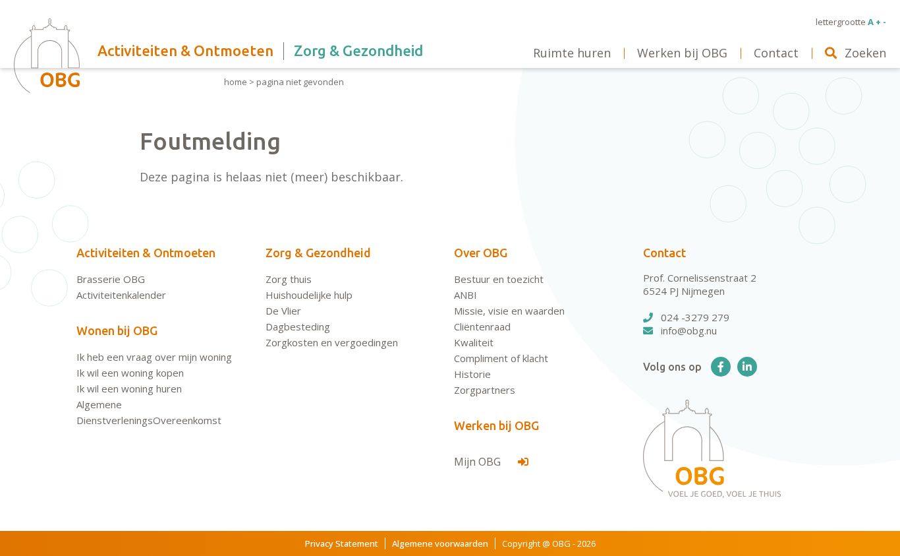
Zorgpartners (484, 389)
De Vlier (283, 310)
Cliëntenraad (482, 326)
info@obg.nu (689, 330)
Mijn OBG (478, 461)
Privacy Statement (341, 543)
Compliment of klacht (501, 358)
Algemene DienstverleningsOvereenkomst (148, 412)
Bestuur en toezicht (499, 279)
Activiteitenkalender (121, 294)
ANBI (465, 294)
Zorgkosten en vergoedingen (332, 342)
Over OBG (480, 252)
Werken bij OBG (496, 425)
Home (235, 82)
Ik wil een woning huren (129, 388)
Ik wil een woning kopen (130, 372)
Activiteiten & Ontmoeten (145, 252)
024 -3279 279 (695, 317)
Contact (664, 252)
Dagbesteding (298, 326)
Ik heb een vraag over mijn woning (154, 356)
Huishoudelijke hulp (309, 294)
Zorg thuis (289, 279)
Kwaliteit (473, 342)
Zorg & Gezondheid (318, 252)
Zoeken (865, 53)
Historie (472, 374)
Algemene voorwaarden (440, 543)
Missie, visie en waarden (509, 310)
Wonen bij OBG (116, 330)
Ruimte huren (572, 53)
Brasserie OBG (110, 279)
